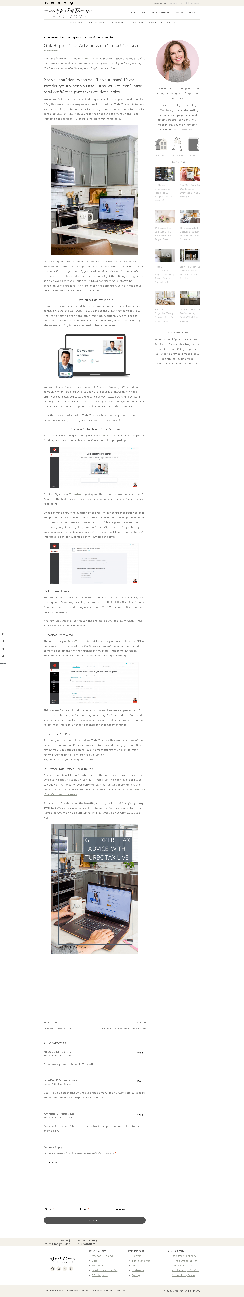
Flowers (136, 1255)
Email (84, 1208)
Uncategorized (51, 50)
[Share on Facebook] (3, 641)
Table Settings (141, 1260)
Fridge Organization (185, 1260)
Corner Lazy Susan (183, 1275)
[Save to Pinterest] (3, 634)
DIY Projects (100, 1275)
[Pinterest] (58, 3)
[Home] (45, 37)
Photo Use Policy (102, 1291)
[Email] (65, 3)
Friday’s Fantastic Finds (59, 1025)
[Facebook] (46, 3)
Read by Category (161, 13)
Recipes (171, 22)
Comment (52, 1162)
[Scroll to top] (6, 1286)
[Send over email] (3, 656)
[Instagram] (52, 3)
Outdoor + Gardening (105, 1270)
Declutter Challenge (184, 1255)
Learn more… (187, 129)
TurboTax (88, 58)
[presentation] (165, 174)
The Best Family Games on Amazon (124, 1025)
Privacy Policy (54, 1291)
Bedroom (97, 1265)
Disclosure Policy (77, 1291)
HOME (132, 13)
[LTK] (71, 3)
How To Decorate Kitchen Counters (184, 3)
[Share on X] (3, 649)
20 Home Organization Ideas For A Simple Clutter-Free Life (164, 193)
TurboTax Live (77, 641)
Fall (134, 1265)
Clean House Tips (182, 1265)
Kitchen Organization (185, 1270)
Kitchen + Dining (102, 1255)
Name (49, 1208)
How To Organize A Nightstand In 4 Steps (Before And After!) (164, 274)
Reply (140, 1052)
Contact (180, 13)
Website (121, 1209)
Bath (95, 1260)
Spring (136, 1275)
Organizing (155, 22)
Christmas (138, 1270)
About (143, 13)
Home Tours (138, 22)
